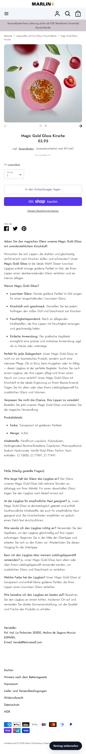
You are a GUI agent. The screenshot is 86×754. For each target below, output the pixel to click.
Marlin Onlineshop (33, 743)
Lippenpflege (14, 164)
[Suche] (68, 12)
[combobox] (14, 174)
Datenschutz (11, 705)
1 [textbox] (7, 175)
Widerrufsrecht (13, 698)
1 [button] (41, 126)
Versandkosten (26, 148)
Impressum (11, 684)
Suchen (8, 670)
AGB (7, 711)
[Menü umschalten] (6, 13)
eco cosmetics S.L (43, 155)
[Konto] (57, 12)
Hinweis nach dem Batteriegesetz (25, 677)
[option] (43, 83)
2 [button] (45, 125)
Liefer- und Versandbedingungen (25, 691)
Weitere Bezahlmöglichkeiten (43, 211)
